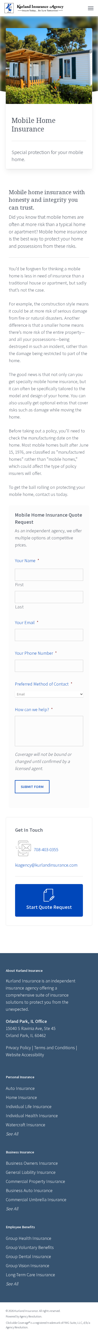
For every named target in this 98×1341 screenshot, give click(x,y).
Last (19, 607)
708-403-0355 (46, 849)
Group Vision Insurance (27, 1265)
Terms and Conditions (54, 1047)
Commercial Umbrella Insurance (36, 1199)
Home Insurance (21, 1097)
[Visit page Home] (34, 8)
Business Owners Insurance (32, 1163)
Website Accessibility (25, 1055)
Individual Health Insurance (32, 1115)
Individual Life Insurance (29, 1106)
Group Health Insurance (28, 1238)
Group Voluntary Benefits (30, 1247)
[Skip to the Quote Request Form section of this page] (49, 900)
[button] (90, 8)
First (19, 584)
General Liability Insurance (31, 1172)
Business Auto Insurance (29, 1190)
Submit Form (32, 786)
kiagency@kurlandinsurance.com (46, 865)
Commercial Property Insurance (35, 1181)
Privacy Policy (18, 1047)
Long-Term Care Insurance (30, 1275)
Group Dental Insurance (28, 1256)
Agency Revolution (30, 1316)
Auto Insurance (20, 1088)
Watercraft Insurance (25, 1125)
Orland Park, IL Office (26, 1021)
